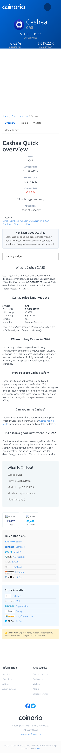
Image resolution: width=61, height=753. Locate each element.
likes (11, 523)
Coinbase (14, 221)
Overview (10, 123)
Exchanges (37, 679)
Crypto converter (40, 694)
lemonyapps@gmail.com (30, 734)
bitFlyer (27, 224)
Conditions (7, 679)
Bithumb (18, 224)
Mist (18, 601)
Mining (24, 123)
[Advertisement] (30, 80)
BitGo (18, 621)
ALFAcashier (35, 221)
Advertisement (9, 689)
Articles (5, 684)
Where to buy (12, 130)
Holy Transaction (24, 616)
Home (5, 116)
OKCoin (24, 221)
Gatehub (17, 596)
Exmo (5, 221)
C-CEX (46, 221)
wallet (37, 748)
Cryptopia (7, 224)
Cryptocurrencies (20, 116)
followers (31, 523)
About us (6, 674)
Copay (19, 611)
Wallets (37, 123)
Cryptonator (22, 606)
